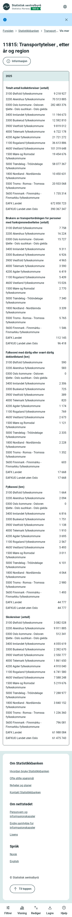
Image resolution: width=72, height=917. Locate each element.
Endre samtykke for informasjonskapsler (22, 825)
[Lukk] (66, 20)
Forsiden (8, 31)
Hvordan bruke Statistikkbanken (29, 771)
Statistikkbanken (28, 31)
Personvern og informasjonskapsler (22, 814)
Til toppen (25, 888)
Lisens (14, 834)
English (14, 861)
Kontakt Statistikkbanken (25, 792)
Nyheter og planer (20, 785)
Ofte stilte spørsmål (22, 778)
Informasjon (19, 61)
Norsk (13, 854)
